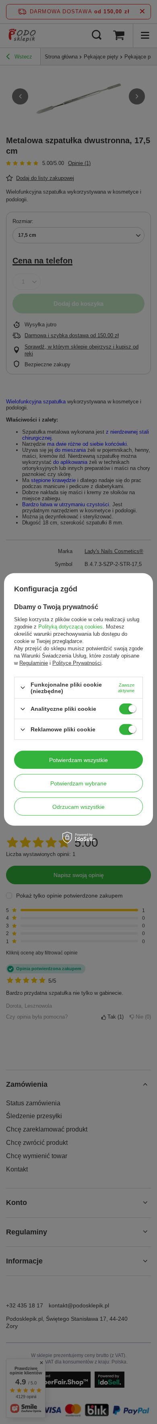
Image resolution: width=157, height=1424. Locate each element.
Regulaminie (33, 663)
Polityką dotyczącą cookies (70, 627)
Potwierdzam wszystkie (78, 759)
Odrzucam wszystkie (78, 806)
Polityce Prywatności (76, 663)
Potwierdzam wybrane (78, 783)
